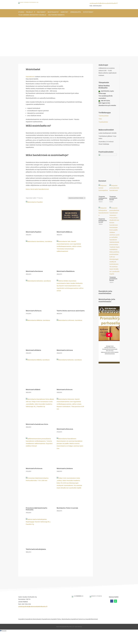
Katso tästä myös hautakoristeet (37, 189)
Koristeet (64, 12)
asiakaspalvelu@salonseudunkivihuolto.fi (103, 3)
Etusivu (21, 12)
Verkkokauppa (75, 12)
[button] (69, 631)
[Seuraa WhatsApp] (115, 601)
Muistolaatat (53, 12)
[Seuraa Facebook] (111, 601)
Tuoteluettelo (103, 122)
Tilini (100, 119)
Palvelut (29, 12)
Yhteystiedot (88, 12)
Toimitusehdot (104, 116)
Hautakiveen (30, 76)
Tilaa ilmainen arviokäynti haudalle (32, 15)
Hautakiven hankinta (56, 15)
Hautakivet (41, 12)
